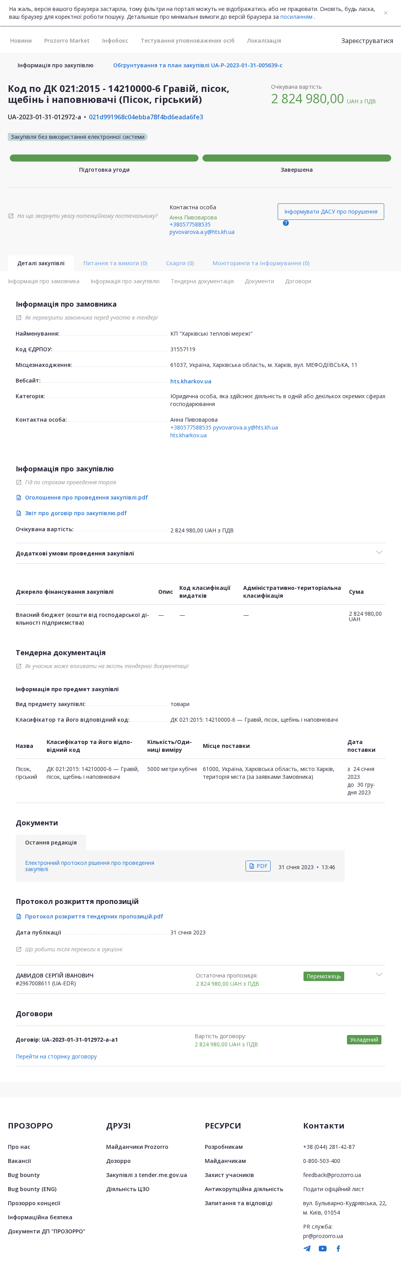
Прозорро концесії (34, 1203)
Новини (21, 40)
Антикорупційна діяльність (244, 1189)
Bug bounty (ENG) (32, 1189)
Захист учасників (229, 1175)
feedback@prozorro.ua (332, 1175)
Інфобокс (115, 40)
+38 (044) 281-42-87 (329, 1146)
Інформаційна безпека (40, 1217)
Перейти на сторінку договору (56, 1056)
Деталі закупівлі (41, 263)
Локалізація (264, 40)
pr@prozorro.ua (323, 1236)
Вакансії (19, 1160)
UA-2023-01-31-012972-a (44, 117)
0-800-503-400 (321, 1160)
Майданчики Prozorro (137, 1146)
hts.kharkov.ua (190, 381)
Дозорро (118, 1160)
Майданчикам (225, 1160)
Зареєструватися (367, 40)
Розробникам (224, 1146)
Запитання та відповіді (239, 1203)
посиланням (296, 17)
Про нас (19, 1146)
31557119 (182, 349)
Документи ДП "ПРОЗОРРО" (46, 1231)
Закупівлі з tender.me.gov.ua (146, 1175)
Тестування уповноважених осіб (188, 40)
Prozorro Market (67, 40)
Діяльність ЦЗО (128, 1189)
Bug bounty (24, 1175)
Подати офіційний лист (333, 1189)
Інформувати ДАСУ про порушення (331, 211)
